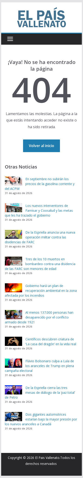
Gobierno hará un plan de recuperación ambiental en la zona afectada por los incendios (41, 291)
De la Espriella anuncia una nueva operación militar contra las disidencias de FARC (40, 237)
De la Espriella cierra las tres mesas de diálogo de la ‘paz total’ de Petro (40, 392)
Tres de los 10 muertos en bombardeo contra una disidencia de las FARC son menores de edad (40, 264)
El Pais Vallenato (47, 457)
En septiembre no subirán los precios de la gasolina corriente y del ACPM (39, 184)
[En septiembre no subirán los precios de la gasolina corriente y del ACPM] (13, 181)
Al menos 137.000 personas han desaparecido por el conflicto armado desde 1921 (39, 317)
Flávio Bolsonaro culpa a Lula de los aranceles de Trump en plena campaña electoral (39, 366)
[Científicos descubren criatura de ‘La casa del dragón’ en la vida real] (13, 341)
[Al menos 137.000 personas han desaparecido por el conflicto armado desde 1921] (13, 314)
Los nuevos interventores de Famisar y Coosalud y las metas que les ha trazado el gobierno (39, 210)
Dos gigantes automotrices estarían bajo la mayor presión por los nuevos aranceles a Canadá (41, 419)
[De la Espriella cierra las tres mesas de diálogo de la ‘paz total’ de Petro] (13, 389)
